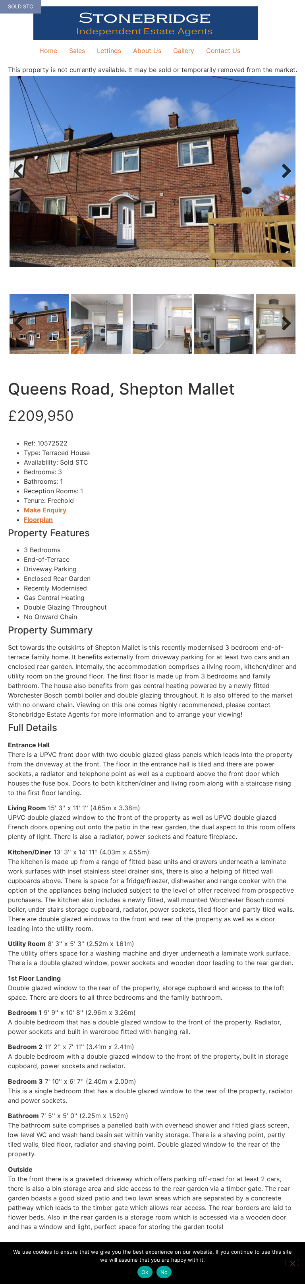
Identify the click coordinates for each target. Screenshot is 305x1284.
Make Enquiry (45, 510)
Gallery (183, 51)
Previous (21, 179)
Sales (77, 51)
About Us (147, 51)
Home (48, 51)
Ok (145, 1272)
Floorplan (38, 520)
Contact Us (223, 51)
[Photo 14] (152, 171)
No (164, 1272)
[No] (292, 1262)
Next (284, 179)
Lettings (109, 51)
